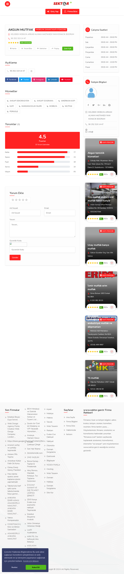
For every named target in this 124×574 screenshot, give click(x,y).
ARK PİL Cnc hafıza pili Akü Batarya (33, 539)
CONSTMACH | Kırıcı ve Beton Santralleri (14, 527)
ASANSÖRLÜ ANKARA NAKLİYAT (14, 536)
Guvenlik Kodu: (16, 240)
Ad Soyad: (14, 208)
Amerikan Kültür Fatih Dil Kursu (14, 462)
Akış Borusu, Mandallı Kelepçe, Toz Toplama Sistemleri (32, 475)
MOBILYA (53, 106)
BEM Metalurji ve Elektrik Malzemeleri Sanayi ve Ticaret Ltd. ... (33, 414)
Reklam (50, 430)
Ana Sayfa (70, 417)
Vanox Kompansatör (13, 519)
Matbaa (50, 481)
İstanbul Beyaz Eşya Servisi (14, 418)
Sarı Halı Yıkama (33, 448)
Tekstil (49, 422)
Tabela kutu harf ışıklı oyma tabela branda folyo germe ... (14, 490)
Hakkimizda (71, 430)
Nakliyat (50, 441)
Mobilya (50, 413)
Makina (50, 417)
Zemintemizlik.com (35, 453)
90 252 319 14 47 (17, 71)
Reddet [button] (14, 567)
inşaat (49, 409)
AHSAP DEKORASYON (19, 101)
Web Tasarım (52, 426)
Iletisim (69, 434)
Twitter (26, 79)
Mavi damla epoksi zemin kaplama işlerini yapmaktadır (14, 478)
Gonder (15, 257)
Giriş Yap (54, 11)
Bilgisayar (51, 460)
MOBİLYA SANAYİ (44, 29)
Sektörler (43, 48)
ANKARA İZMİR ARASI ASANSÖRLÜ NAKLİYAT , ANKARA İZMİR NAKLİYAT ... (14, 505)
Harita (14, 48)
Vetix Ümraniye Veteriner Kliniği (33, 524)
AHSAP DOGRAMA (44, 101)
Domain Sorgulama (51, 450)
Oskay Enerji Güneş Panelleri (14, 468)
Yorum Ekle (27, 48)
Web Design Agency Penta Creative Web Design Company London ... (13, 430)
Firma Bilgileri (72, 421)
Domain (50, 477)
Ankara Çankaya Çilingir (33, 443)
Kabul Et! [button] (36, 567)
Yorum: (12, 219)
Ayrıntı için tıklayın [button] (31, 561)
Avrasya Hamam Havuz (33, 436)
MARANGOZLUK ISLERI (31, 106)
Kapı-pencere (59, 29)
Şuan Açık (67, 48)
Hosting (50, 469)
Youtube (67, 79)
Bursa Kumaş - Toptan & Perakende (33, 464)
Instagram (40, 79)
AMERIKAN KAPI (68, 101)
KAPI (11, 106)
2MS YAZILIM (33, 457)
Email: (46, 208)
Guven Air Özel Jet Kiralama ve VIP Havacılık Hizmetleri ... (33, 427)
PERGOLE (13, 111)
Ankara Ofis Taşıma (12, 455)
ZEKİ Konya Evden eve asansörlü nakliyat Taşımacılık (32, 505)
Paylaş (56, 48)
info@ (90, 132)
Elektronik (51, 456)
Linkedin (53, 79)
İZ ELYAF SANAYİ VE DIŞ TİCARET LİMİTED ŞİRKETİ (33, 490)
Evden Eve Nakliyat (51, 435)
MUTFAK (68, 106)
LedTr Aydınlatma (32, 531)
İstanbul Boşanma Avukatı (31, 517)
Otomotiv (51, 445)
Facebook (12, 79)
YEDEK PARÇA (53, 464)
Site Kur (50, 492)
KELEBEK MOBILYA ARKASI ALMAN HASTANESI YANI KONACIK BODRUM (42, 34)
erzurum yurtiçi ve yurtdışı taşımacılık (13, 448)
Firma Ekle (72, 11)
